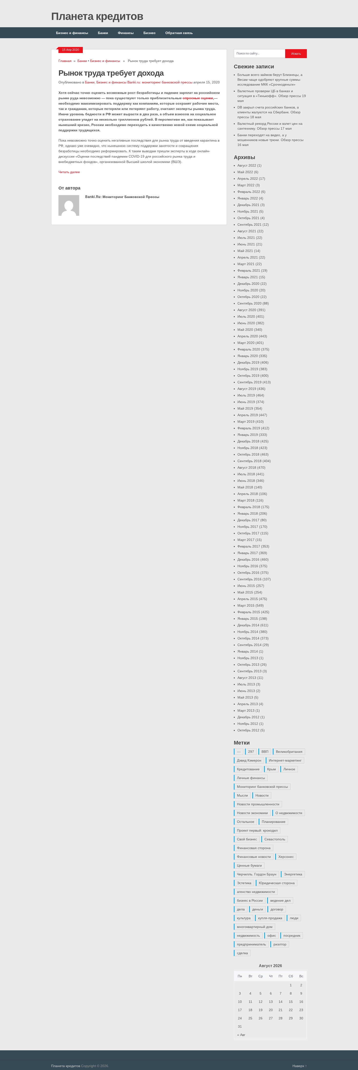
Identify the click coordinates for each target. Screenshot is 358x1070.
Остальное (245, 822)
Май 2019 (245, 408)
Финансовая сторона (254, 848)
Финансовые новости (254, 857)
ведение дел (280, 900)
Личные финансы (251, 778)
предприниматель (251, 944)
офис (271, 935)
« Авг (241, 1035)
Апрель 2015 (247, 599)
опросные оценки (198, 98)
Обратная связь (179, 33)
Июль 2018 (246, 474)
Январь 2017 (247, 553)
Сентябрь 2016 (249, 579)
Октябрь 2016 (248, 573)
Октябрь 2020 (248, 297)
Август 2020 (246, 310)
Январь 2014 (247, 651)
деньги (257, 909)
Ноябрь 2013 (247, 658)
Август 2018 (246, 467)
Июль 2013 (246, 684)
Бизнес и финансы (72, 33)
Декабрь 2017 (248, 520)
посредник (291, 935)
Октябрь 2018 (248, 454)
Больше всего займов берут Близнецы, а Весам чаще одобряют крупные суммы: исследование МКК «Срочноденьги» (269, 79)
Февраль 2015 (248, 612)
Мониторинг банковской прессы (262, 787)
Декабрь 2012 (248, 717)
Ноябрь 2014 (247, 632)
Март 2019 (245, 421)
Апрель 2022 (247, 178)
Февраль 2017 (248, 546)
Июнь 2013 (246, 691)
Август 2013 (246, 678)
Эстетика (244, 883)
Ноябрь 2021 (247, 211)
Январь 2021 (247, 277)
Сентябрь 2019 (249, 382)
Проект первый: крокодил (257, 830)
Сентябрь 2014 (249, 645)
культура (244, 918)
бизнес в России (250, 900)
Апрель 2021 (247, 257)
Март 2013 (245, 710)
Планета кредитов (97, 16)
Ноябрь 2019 (247, 369)
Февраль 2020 (248, 349)
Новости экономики (252, 813)
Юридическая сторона (277, 883)
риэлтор (279, 944)
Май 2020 (245, 330)
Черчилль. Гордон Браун (256, 874)
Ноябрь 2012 (247, 724)
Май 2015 (245, 592)
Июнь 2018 (246, 481)
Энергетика (293, 874)
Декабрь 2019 (248, 362)
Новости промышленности (258, 804)
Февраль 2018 (248, 507)
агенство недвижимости (256, 892)
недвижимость (248, 935)
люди (294, 918)
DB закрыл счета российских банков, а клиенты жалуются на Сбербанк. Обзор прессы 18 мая (269, 112)
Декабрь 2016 (248, 559)
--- (239, 752)
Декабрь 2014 (248, 625)
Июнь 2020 (246, 323)
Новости (262, 795)
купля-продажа (270, 918)
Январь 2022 (247, 198)
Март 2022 (245, 185)
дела (241, 909)
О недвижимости (288, 813)
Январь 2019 (247, 435)
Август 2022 (246, 165)
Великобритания (289, 752)
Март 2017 (245, 540)
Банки (103, 33)
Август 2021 (246, 231)
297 (251, 752)
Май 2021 (245, 251)
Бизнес (149, 33)
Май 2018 (245, 487)
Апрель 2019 (247, 415)
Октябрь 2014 (248, 638)
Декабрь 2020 (248, 284)
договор (277, 909)
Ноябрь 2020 (247, 290)
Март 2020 (245, 343)
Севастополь (274, 839)
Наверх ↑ (299, 1066)
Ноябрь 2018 (247, 448)
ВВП (265, 752)
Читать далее (69, 172)
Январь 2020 (247, 356)
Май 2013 (245, 697)
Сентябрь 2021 (249, 224)
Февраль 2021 (248, 270)
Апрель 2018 (247, 494)
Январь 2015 (247, 618)
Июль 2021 (246, 238)
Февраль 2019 (248, 428)
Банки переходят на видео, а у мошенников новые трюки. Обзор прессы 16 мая (270, 140)
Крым (271, 769)
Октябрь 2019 (248, 376)
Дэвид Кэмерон (249, 760)
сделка (242, 953)
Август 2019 (246, 389)
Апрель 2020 (247, 336)
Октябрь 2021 (248, 218)
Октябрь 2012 (248, 730)
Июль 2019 (246, 395)
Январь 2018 (247, 513)
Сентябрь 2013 (249, 671)
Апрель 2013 (247, 704)
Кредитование (248, 769)
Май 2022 (245, 172)
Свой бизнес (247, 839)
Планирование (273, 822)
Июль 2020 (246, 316)
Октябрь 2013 (248, 664)
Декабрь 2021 (248, 205)
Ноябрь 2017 (247, 527)
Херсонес (286, 857)
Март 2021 (245, 264)
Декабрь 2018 (248, 441)
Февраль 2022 (248, 192)
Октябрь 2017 (248, 533)
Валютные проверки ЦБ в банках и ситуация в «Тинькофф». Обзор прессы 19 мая (271, 96)
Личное (289, 769)
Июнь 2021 (246, 244)
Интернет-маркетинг (285, 760)
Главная (65, 61)
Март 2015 (245, 605)
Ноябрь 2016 (247, 566)
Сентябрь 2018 (249, 461)
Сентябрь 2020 (249, 303)
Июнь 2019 (246, 402)
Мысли (242, 795)
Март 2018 (245, 500)
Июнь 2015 (246, 586)
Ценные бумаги (249, 865)
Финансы (126, 33)
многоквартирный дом (255, 927)
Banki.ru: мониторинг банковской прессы (159, 82)
